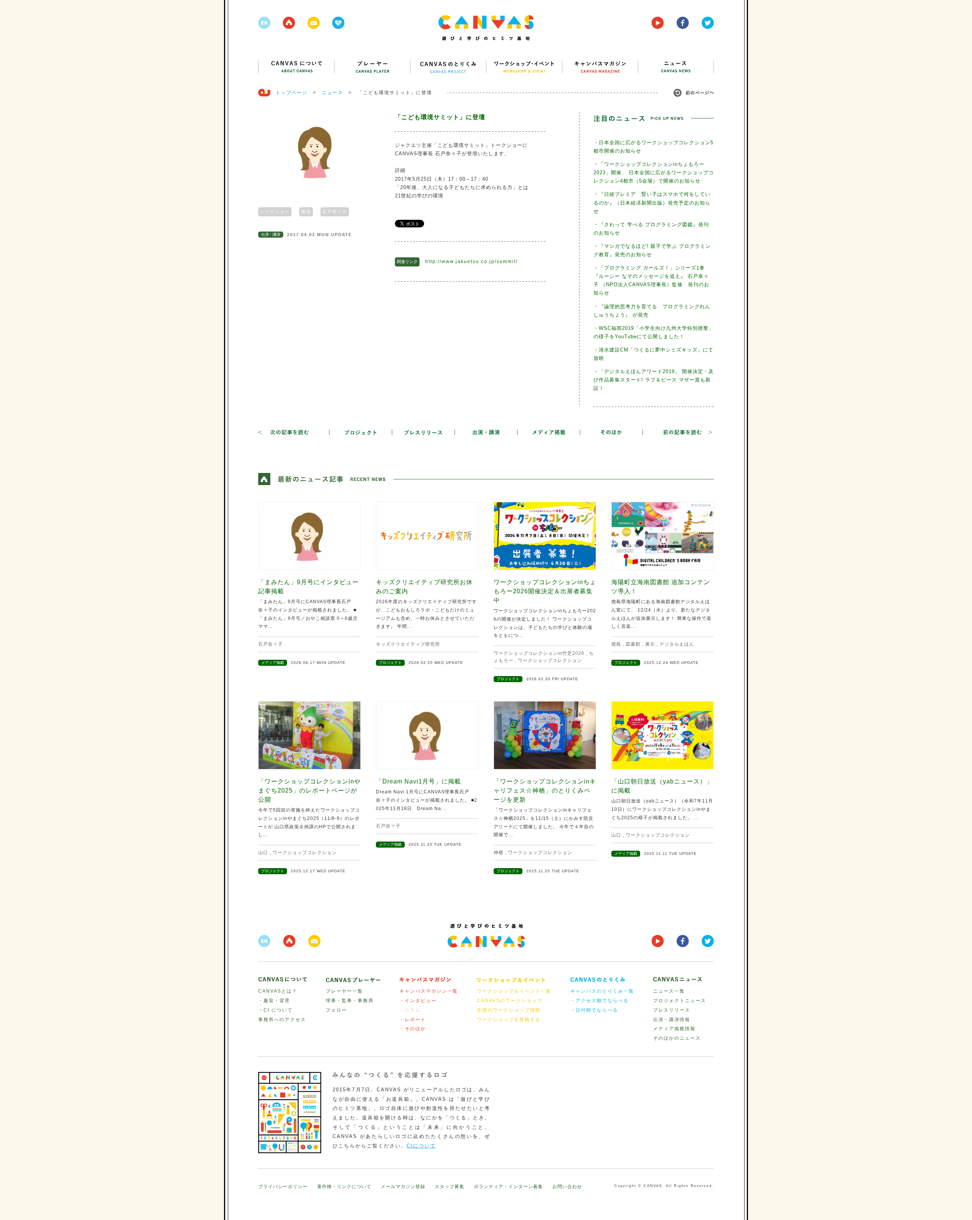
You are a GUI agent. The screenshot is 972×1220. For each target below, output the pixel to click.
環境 (306, 211)
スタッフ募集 (449, 1186)
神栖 (498, 852)
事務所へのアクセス (282, 1019)
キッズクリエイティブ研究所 (408, 644)
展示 (650, 644)
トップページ (292, 92)
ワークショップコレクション (550, 660)
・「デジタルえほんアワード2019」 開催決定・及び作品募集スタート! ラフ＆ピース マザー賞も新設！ (653, 380)
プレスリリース (671, 1010)
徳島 (616, 644)
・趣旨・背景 (274, 1000)
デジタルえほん (677, 644)
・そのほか (412, 1028)
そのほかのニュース (677, 1038)
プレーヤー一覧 (344, 991)
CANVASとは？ (277, 991)
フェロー (336, 1010)
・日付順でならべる (594, 1010)
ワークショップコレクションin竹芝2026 (539, 653)
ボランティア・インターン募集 (508, 1186)
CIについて (421, 1146)
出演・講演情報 (671, 1019)
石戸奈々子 (334, 211)
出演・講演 (270, 234)
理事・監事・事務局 (350, 1000)
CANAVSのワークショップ (510, 1000)
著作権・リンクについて (344, 1186)
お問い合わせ (567, 1186)
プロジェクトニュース (679, 1000)
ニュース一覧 (669, 991)
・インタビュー (418, 1000)
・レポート (412, 1019)
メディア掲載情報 (674, 1028)
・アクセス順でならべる (599, 1000)
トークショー (275, 211)
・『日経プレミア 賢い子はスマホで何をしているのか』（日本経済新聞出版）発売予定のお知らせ (651, 202)
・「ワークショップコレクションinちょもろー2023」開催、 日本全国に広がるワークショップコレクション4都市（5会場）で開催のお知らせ (653, 172)
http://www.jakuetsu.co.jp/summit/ (471, 261)
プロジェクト (390, 662)
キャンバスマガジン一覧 (428, 991)
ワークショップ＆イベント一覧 (514, 991)
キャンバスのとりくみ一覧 (602, 991)
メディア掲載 (272, 662)
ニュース (332, 92)
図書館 (633, 644)
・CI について (275, 1010)
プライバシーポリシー (283, 1186)
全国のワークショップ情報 (509, 1010)
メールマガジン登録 (403, 1186)
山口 (263, 852)
